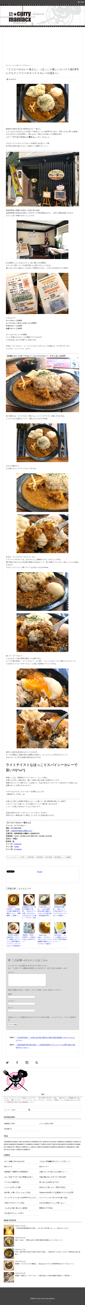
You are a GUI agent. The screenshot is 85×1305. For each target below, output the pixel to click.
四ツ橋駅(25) (17, 1147)
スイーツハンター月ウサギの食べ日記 (53, 1197)
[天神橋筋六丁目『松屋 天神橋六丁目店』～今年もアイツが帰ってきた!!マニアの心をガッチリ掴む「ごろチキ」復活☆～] (29, 895)
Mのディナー (44, 1166)
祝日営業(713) (27, 1141)
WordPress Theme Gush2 (42, 1301)
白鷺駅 (68, 857)
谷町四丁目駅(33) (52, 1144)
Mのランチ (8, 1166)
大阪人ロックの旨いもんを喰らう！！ (53, 1172)
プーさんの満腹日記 (11, 1182)
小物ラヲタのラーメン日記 (14, 1203)
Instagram (17, 844)
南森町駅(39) (13, 1144)
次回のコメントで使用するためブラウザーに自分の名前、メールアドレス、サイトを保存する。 (42, 1018)
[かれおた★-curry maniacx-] (42, 5)
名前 (10, 994)
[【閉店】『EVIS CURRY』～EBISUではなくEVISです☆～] (29, 923)
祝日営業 (48, 857)
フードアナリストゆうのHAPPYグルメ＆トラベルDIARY (25, 1197)
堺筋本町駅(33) (62, 1144)
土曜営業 (30, 857)
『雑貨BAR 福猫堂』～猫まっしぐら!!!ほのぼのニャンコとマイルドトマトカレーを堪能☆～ (60, 911)
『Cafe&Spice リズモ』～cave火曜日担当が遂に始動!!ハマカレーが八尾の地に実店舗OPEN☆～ (45, 911)
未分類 (6, 1129)
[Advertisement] (42, 46)
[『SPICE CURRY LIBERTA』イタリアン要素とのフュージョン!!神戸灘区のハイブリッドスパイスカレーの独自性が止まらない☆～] (13, 923)
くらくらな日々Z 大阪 (12, 1187)
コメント (11, 972)
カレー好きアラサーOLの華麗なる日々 (18, 1177)
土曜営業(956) (8, 1141)
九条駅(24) (39, 1147)
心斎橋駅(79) (60, 1141)
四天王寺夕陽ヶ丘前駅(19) (14, 1149)
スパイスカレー (12, 857)
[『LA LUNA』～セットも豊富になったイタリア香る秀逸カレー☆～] (60, 923)
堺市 (22, 857)
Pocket (39, 872)
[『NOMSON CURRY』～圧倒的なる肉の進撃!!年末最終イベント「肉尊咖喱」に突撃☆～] (13, 895)
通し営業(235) (44, 1141)
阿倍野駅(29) (71, 1144)
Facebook (18, 849)
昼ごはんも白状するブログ (49, 1182)
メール (11, 1001)
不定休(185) (52, 1141)
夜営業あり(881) (17, 1141)
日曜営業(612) (36, 1141)
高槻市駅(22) (61, 1147)
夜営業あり (59, 857)
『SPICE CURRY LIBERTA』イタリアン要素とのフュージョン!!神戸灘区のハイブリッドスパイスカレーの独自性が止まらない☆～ (14, 941)
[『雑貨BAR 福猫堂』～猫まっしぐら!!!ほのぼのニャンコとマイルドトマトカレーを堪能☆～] (60, 895)
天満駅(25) (24, 1147)
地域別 (6, 1123)
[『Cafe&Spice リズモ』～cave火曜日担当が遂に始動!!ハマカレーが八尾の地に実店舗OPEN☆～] (44, 895)
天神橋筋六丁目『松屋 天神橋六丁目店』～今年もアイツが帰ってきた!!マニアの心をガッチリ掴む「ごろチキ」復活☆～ (29, 913)
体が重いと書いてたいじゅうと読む (17, 1192)
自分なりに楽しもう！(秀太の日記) (52, 1187)
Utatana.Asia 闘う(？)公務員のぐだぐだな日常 (56, 1192)
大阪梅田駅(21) (70, 1147)
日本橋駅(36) (29, 1144)
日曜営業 (39, 857)
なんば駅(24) (32, 1147)
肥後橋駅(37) (21, 1144)
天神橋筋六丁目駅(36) (39, 1144)
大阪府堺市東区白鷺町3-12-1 (21, 831)
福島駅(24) (54, 1147)
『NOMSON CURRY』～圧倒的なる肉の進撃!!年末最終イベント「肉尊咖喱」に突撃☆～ (14, 911)
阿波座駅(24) (46, 1147)
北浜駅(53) (76, 1141)
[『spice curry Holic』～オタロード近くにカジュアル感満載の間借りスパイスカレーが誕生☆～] (44, 923)
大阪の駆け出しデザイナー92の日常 (52, 1177)
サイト (10, 1008)
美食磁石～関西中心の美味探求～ (16, 1172)
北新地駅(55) (68, 1141)
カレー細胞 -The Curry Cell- (14, 1161)
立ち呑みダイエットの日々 (14, 1213)
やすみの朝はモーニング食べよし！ (52, 1203)
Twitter (16, 846)
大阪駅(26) (9, 1147)
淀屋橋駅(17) (26, 1149)
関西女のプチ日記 (46, 1208)
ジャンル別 (43, 1123)
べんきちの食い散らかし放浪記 (15, 1208)
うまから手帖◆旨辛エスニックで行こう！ (55, 1161)
